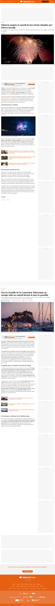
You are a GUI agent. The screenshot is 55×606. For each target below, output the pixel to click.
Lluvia (8, 199)
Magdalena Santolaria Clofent (5, 300)
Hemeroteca (42, 586)
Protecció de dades (25, 588)
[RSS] (9, 1)
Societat (30, 584)
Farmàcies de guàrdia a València (21, 586)
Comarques (18, 584)
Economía (26, 584)
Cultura (34, 584)
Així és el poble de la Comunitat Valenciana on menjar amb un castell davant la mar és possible (20, 398)
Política (22, 584)
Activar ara (31, 84)
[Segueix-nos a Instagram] (8, 1)
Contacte (10, 588)
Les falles (13, 586)
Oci (41, 584)
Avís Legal (18, 588)
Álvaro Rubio (3, 33)
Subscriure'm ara (27, 571)
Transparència (44, 588)
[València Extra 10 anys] (27, 578)
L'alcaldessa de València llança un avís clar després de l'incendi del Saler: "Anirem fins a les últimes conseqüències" (21, 164)
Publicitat (39, 588)
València (2, 22)
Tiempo (3, 199)
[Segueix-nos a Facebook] (5, 1)
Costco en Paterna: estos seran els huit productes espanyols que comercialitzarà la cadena (21, 410)
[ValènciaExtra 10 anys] (27, 1)
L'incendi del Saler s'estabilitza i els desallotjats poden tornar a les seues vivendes (21, 404)
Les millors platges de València (33, 586)
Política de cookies (33, 588)
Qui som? (14, 588)
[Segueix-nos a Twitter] (6, 1)
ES (12, 1)
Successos (38, 584)
